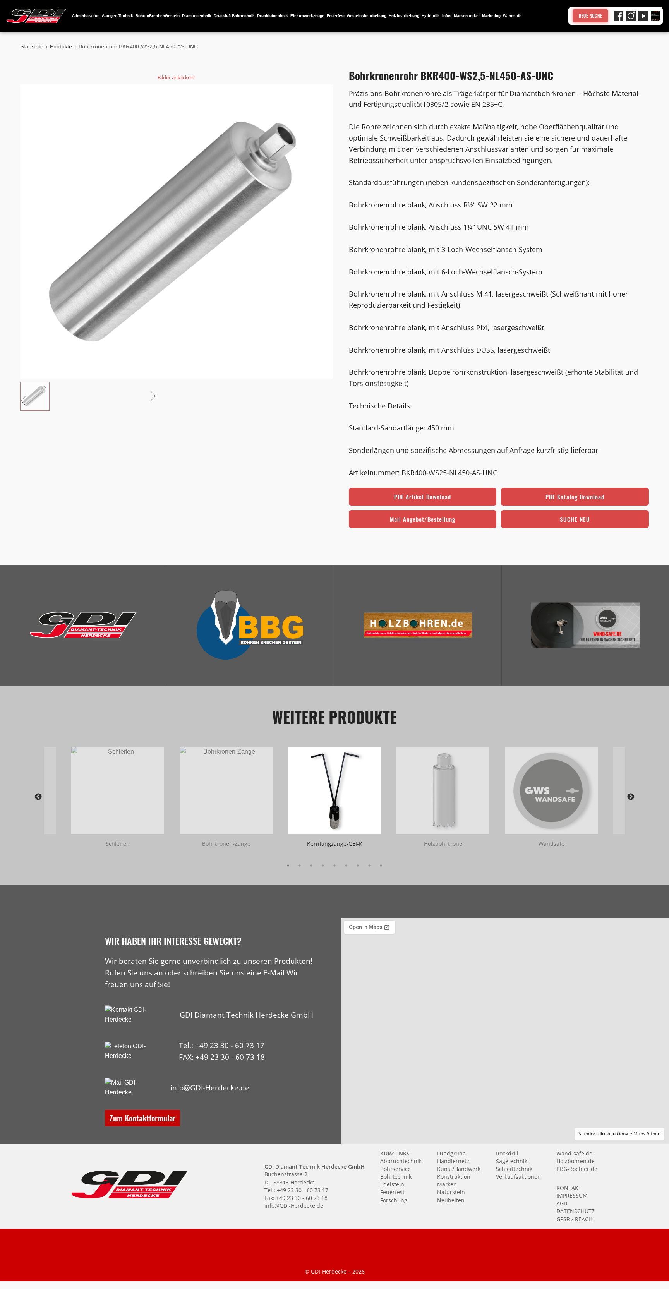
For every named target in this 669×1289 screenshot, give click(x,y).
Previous (38, 797)
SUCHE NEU (575, 519)
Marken (447, 1184)
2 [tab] (300, 865)
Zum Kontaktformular (142, 1118)
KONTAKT (569, 1187)
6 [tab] (346, 865)
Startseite (31, 46)
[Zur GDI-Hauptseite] (36, 16)
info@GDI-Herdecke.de (209, 1087)
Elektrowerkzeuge (307, 16)
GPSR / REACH (574, 1219)
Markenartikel (467, 16)
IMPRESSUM (572, 1195)
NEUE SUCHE (590, 16)
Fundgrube (451, 1153)
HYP (274, 1057)
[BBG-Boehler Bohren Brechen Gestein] (251, 625)
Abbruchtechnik (401, 1161)
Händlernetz (453, 1161)
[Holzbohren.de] (418, 625)
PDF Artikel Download (422, 496)
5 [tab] (334, 865)
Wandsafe (512, 16)
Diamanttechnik (196, 16)
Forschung (393, 1200)
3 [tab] (311, 865)
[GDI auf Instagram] (631, 16)
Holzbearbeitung (404, 16)
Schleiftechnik (514, 1168)
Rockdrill (507, 1153)
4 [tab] (323, 865)
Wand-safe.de (574, 1153)
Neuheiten (451, 1200)
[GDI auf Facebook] (618, 16)
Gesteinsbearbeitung (366, 16)
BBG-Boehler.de (576, 1168)
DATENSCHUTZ (575, 1211)
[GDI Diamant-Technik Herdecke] (84, 625)
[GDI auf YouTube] (643, 16)
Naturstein (451, 1192)
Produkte (61, 46)
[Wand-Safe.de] (585, 625)
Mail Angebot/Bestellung (422, 519)
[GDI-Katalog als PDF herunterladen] (655, 16)
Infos (446, 16)
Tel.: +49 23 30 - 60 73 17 (221, 1045)
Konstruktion (453, 1176)
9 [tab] (381, 865)
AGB (561, 1203)
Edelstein (392, 1184)
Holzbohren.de (575, 1161)
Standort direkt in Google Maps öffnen (619, 1133)
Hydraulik (431, 16)
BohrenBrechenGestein (158, 16)
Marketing (491, 16)
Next (631, 797)
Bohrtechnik (396, 1176)
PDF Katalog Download (574, 496)
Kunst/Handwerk (458, 1168)
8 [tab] (369, 865)
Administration (85, 16)
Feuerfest (336, 16)
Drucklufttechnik (272, 16)
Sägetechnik (511, 1161)
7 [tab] (358, 865)
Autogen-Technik (117, 16)
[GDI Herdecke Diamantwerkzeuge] (84, 625)
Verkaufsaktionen (518, 1176)
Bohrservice (395, 1168)
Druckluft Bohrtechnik (234, 16)
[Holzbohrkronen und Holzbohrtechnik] (418, 625)
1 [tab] (288, 865)
